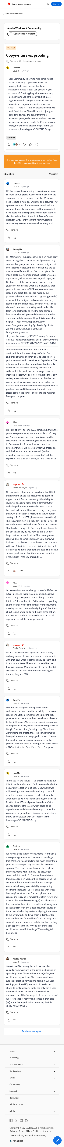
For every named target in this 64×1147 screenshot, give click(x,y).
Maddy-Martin (19, 958)
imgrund (17, 484)
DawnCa (16, 183)
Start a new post (26, 163)
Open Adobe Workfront (24, 33)
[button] (15, 61)
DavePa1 (16, 700)
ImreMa (16, 67)
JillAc (15, 422)
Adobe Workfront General (13, 13)
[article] (32, 211)
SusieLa (16, 846)
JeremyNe (17, 249)
